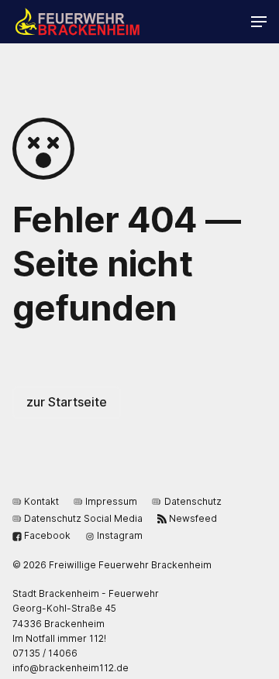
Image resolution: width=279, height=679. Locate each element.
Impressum (111, 501)
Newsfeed (193, 518)
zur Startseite (66, 402)
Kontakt (41, 501)
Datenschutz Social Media (83, 518)
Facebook (47, 535)
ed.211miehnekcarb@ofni (70, 668)
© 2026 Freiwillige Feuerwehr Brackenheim (112, 565)
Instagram (120, 535)
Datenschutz (192, 501)
